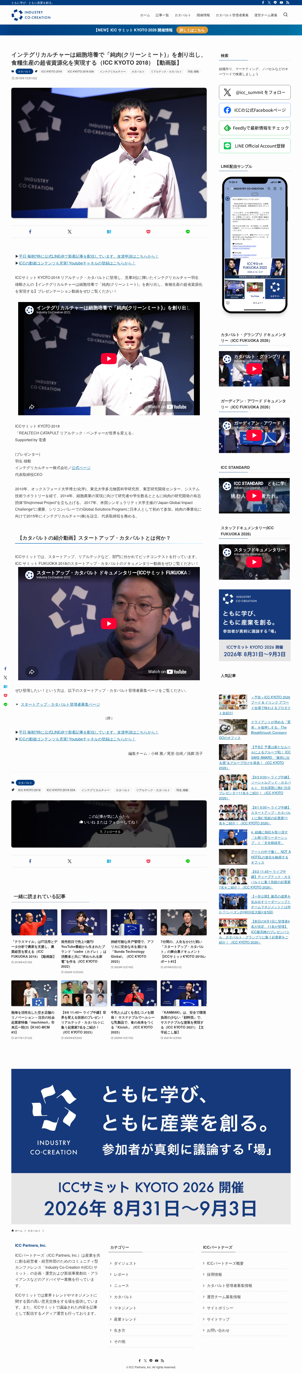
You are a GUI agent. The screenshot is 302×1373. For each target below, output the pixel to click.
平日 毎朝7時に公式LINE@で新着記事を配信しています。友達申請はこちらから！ (89, 256)
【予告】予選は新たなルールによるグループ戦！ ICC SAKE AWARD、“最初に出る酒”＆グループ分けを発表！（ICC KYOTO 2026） (255, 757)
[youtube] (281, 2)
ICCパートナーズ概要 (225, 1263)
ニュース (121, 1285)
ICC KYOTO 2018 (51, 71)
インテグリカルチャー (113, 71)
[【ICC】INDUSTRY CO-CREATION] (30, 15)
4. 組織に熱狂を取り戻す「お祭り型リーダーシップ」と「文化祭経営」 (269, 837)
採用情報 (214, 1274)
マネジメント (125, 1307)
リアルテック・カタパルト (166, 71)
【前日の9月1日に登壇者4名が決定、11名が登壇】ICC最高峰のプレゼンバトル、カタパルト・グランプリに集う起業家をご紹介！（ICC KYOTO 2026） (254, 932)
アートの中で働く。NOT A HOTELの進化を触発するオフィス (271, 857)
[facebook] (263, 2)
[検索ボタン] (285, 15)
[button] (30, 232)
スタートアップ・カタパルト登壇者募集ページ (60, 704)
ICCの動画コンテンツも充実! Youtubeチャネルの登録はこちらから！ (77, 263)
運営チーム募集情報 (224, 1296)
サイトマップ (218, 1319)
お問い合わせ (218, 1330)
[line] (275, 2)
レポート (121, 1274)
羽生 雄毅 (193, 71)
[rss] (288, 2)
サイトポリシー (220, 1307)
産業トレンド (125, 1319)
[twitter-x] (269, 2)
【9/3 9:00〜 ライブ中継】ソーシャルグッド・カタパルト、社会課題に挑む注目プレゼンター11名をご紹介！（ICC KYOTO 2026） (255, 788)
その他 (119, 1341)
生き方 (119, 1330)
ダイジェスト (125, 1263)
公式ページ (81, 467)
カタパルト (24, 71)
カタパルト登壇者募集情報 (229, 1285)
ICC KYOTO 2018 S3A (81, 71)
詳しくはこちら (192, 30)
